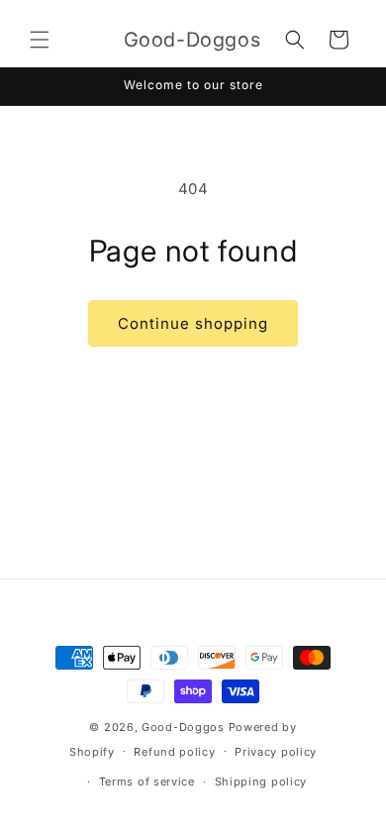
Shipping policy (261, 781)
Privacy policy (276, 752)
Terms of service (147, 781)
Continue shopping (193, 323)
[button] (39, 39)
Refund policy (174, 752)
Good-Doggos (183, 727)
